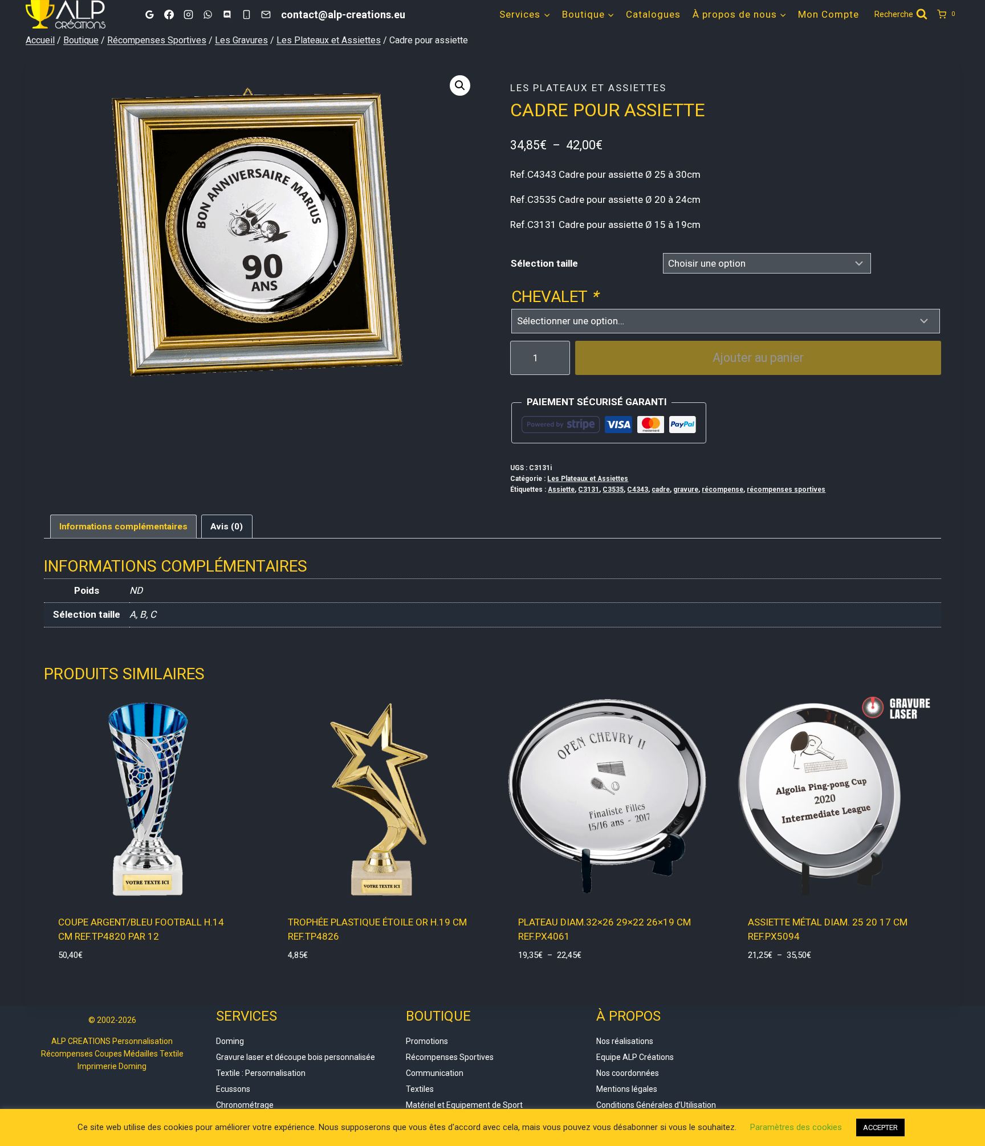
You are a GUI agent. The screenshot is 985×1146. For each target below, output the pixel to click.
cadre (661, 490)
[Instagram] (188, 14)
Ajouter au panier (758, 357)
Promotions (427, 1041)
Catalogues (653, 14)
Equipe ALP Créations (635, 1057)
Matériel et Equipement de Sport (464, 1105)
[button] (460, 85)
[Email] (265, 14)
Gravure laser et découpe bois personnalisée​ (295, 1057)
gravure (685, 490)
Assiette (561, 490)
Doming (230, 1041)
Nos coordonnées (627, 1073)
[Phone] (246, 14)
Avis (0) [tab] (226, 526)
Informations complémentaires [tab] (123, 526)
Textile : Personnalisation (261, 1073)
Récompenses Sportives (450, 1057)
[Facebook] (168, 14)
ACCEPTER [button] (880, 1127)
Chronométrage (245, 1105)
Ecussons (233, 1089)
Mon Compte (828, 14)
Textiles (420, 1089)
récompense (722, 490)
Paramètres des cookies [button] (796, 1127)
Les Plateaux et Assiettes (588, 87)
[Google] (149, 14)
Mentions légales (626, 1089)
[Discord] (227, 14)
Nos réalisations (624, 1041)
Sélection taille (544, 263)
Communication (434, 1073)
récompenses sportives (786, 490)
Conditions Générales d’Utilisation (656, 1105)
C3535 (613, 490)
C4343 (637, 490)
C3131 (588, 490)
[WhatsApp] (207, 14)
